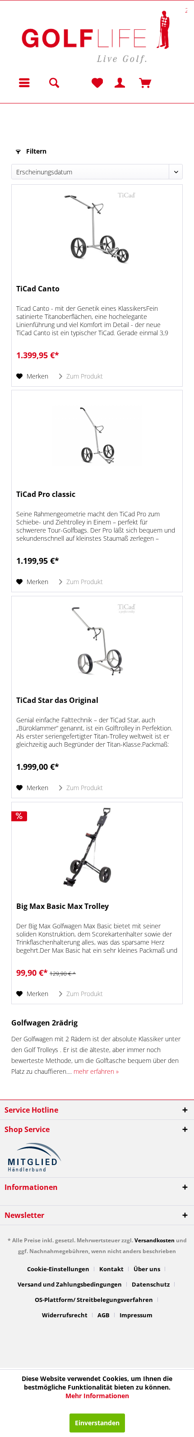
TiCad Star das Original (57, 700)
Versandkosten (154, 1240)
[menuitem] (22, 83)
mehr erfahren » (96, 1071)
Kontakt (111, 1269)
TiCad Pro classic (45, 494)
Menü (24, 82)
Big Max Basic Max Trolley (62, 906)
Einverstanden (97, 1422)
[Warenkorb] (134, 83)
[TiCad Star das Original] (97, 641)
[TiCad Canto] (97, 230)
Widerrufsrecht (65, 1315)
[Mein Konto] (112, 83)
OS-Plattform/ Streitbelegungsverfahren (94, 1300)
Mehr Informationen (97, 1395)
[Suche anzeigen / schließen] (54, 83)
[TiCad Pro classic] (97, 435)
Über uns (147, 1269)
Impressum (136, 1315)
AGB (103, 1315)
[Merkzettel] (96, 83)
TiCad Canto (38, 289)
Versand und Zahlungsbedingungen (70, 1284)
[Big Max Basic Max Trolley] (97, 847)
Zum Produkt (84, 376)
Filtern (35, 151)
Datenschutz (151, 1284)
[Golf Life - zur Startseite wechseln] (95, 36)
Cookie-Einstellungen (58, 1269)
